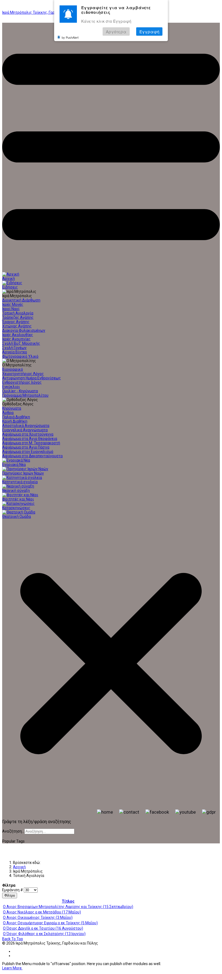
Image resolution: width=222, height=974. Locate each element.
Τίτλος (68, 901)
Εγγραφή (149, 31)
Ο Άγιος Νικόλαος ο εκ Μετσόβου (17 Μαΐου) (42, 912)
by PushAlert (70, 37)
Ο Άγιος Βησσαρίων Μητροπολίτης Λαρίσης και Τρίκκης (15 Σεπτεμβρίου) (68, 907)
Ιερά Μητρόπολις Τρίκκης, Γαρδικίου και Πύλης (43, 12)
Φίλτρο (9, 895)
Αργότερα (116, 31)
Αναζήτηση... (13, 831)
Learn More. (12, 968)
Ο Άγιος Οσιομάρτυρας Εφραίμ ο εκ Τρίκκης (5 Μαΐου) (50, 923)
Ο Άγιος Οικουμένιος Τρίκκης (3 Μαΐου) (38, 917)
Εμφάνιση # (13, 890)
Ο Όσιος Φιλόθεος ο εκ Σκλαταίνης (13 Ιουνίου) (44, 934)
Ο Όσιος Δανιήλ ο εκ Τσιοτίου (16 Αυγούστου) (43, 928)
